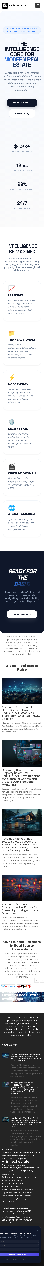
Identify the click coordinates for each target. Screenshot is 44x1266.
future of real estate (8, 1214)
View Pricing (22, 113)
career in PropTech (27, 1192)
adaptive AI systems (8, 1149)
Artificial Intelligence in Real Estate (20, 1177)
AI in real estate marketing (13, 1165)
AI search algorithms (8, 1171)
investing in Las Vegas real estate (17, 1217)
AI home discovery (27, 1155)
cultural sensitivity (8, 1199)
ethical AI (29, 1205)
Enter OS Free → (22, 102)
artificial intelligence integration (12, 1180)
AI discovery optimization (10, 1156)
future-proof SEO (24, 1211)
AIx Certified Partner (8, 1174)
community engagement (23, 1196)
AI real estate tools (30, 1168)
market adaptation (8, 1223)
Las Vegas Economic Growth (17, 1219)
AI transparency (24, 1170)
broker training (29, 1190)
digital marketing (20, 1199)
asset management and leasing (12, 1183)
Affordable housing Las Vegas (15, 1152)
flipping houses (8, 1211)
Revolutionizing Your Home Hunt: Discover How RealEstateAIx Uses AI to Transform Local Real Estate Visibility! (21, 713)
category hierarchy (8, 1196)
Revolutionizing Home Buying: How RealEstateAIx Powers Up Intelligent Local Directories (20, 909)
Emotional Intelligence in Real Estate (13, 1205)
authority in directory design (11, 1186)
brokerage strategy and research (12, 1190)
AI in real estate (15, 1161)
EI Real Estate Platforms (9, 1202)
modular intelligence (21, 1223)
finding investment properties (15, 1208)
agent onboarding (35, 1152)
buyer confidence (9, 1192)
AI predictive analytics (11, 1168)
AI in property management (14, 1158)
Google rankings (21, 1214)
